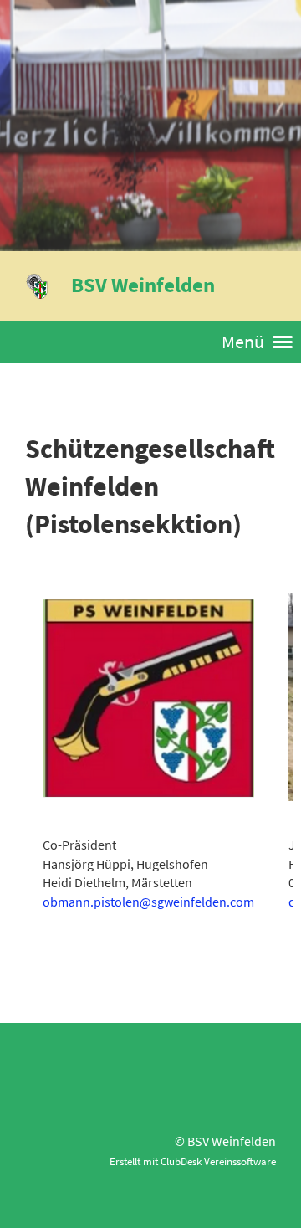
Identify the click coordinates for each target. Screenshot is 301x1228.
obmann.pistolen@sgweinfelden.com (148, 901)
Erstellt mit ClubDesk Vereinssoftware (193, 1161)
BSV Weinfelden (143, 284)
